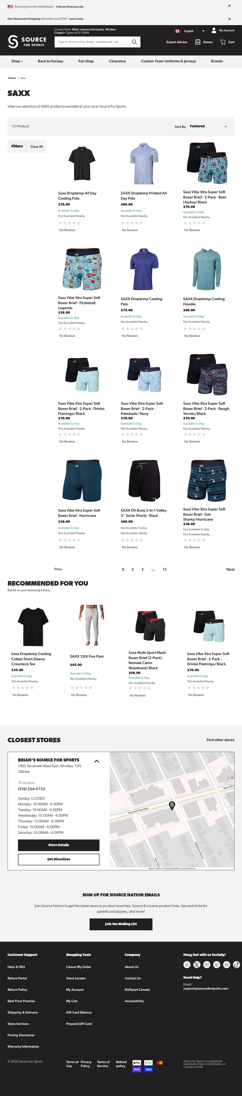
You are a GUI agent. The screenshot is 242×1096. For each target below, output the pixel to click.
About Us (131, 967)
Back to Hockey (50, 61)
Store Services (18, 1024)
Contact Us (133, 978)
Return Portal (17, 978)
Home (12, 78)
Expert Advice (176, 42)
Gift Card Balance (79, 1012)
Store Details (58, 845)
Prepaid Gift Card (79, 1024)
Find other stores (220, 740)
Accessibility (134, 1001)
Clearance (117, 61)
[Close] (229, 6)
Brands (217, 61)
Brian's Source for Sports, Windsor (94, 29)
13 (165, 569)
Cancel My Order (78, 967)
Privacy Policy (86, 1064)
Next (230, 569)
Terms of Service (103, 1064)
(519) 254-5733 (31, 789)
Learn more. (76, 18)
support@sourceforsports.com (205, 988)
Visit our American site (70, 6)
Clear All (36, 146)
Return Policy (17, 989)
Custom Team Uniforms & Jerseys (168, 61)
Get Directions (58, 859)
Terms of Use (72, 1064)
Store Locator (76, 978)
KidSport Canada (137, 989)
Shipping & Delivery (23, 1012)
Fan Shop (86, 61)
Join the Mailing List (121, 924)
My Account (75, 989)
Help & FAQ (16, 967)
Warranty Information (23, 1046)
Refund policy (121, 1064)
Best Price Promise (21, 1001)
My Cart (72, 1001)
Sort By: (180, 126)
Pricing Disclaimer (21, 1035)
